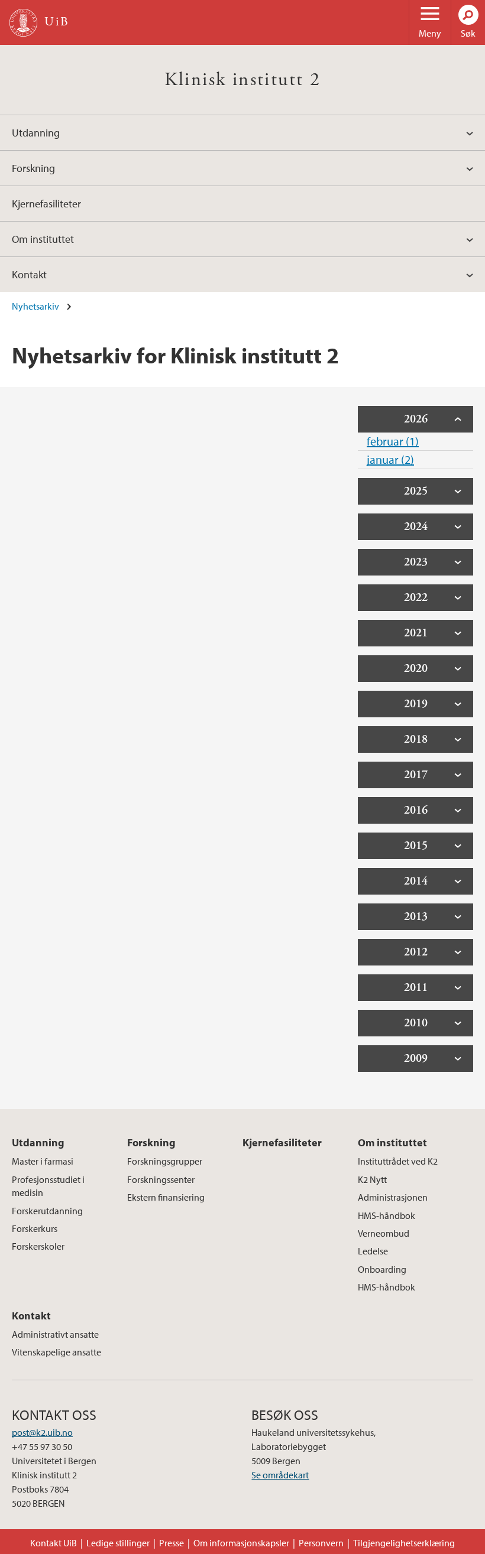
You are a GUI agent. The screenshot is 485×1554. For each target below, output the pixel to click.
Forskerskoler (38, 1246)
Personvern (321, 1543)
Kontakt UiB (53, 1543)
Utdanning (36, 132)
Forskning (33, 168)
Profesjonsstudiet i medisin (48, 1185)
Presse (171, 1543)
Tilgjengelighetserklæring (404, 1543)
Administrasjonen (393, 1197)
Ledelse (373, 1251)
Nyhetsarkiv (35, 306)
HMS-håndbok (386, 1215)
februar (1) (393, 441)
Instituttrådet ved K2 (398, 1161)
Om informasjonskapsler (241, 1543)
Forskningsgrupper (164, 1161)
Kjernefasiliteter (46, 203)
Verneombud (383, 1233)
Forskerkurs (34, 1228)
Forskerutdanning (47, 1211)
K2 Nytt (372, 1179)
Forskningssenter (161, 1179)
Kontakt (29, 274)
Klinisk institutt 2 (242, 80)
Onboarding (382, 1269)
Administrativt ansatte (55, 1334)
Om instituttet (43, 239)
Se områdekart (280, 1475)
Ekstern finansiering (166, 1197)
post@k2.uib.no (42, 1432)
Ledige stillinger (118, 1543)
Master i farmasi (42, 1161)
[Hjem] (23, 23)
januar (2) (390, 459)
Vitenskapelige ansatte (56, 1352)
